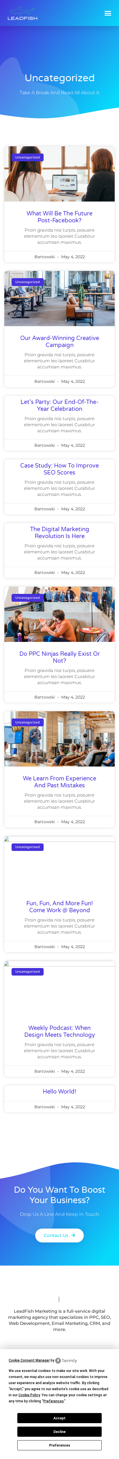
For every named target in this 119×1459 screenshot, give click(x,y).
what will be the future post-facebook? (59, 217)
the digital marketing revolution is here (59, 533)
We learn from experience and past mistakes (59, 782)
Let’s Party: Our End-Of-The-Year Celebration (59, 406)
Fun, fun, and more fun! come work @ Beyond (59, 907)
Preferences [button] (53, 1401)
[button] (108, 13)
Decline (59, 1432)
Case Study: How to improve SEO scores (59, 469)
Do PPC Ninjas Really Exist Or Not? (59, 657)
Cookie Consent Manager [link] (29, 1360)
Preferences (59, 1445)
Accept (59, 1418)
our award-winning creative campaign (59, 342)
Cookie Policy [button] (29, 1395)
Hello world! (59, 1091)
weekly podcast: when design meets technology (59, 1032)
